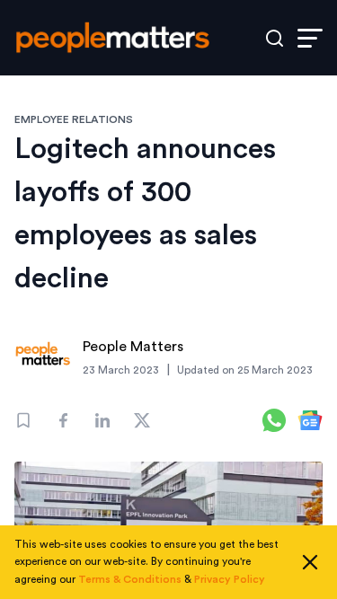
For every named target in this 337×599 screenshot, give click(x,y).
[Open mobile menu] (310, 38)
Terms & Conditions (130, 579)
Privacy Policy (229, 579)
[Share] (63, 420)
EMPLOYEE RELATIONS (73, 119)
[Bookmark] (23, 420)
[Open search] (274, 38)
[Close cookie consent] (310, 562)
